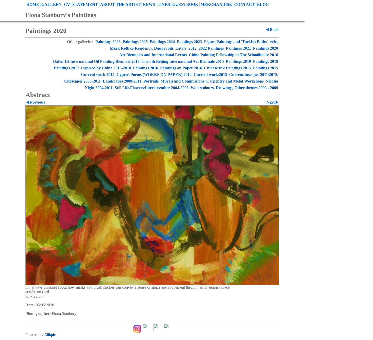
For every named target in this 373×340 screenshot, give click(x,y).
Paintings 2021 (238, 48)
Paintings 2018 (265, 61)
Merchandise (216, 4)
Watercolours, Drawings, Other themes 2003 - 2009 (234, 88)
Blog (263, 4)
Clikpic (50, 335)
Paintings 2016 (145, 68)
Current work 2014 (97, 74)
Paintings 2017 (66, 68)
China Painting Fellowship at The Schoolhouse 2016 (233, 55)
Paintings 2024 (162, 41)
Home (32, 4)
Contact (244, 4)
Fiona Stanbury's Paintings (60, 15)
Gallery (51, 4)
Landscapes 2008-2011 (122, 81)
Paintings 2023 (189, 41)
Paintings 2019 (238, 61)
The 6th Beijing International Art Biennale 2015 (183, 61)
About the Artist (120, 4)
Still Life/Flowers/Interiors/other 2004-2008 (152, 88)
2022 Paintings (211, 48)
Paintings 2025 (135, 41)
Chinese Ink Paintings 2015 (227, 68)
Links (163, 4)
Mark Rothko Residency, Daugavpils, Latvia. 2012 (153, 48)
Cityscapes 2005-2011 (82, 81)
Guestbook (185, 4)
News (149, 4)
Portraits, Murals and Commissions (173, 81)
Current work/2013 (210, 74)
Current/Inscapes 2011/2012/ (253, 74)
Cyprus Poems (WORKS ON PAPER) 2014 (154, 74)
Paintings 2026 (108, 41)
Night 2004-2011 (99, 88)
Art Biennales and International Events (153, 55)
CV (67, 4)
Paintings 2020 (265, 48)
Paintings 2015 (265, 68)
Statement (85, 4)
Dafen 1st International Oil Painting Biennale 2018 (96, 61)
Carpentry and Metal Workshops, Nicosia (242, 81)
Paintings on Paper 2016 (181, 68)
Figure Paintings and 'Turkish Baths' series (241, 41)
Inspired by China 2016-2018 (106, 68)
